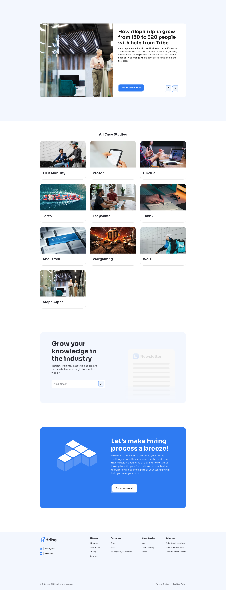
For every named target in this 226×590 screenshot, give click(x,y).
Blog (113, 543)
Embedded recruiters (175, 543)
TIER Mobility (148, 547)
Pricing (93, 551)
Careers (94, 556)
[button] (168, 88)
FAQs (113, 547)
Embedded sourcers (175, 547)
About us (94, 543)
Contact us (95, 547)
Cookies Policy (179, 584)
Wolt (144, 543)
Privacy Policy (162, 584)
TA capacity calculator (121, 551)
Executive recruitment (176, 551)
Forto (144, 551)
